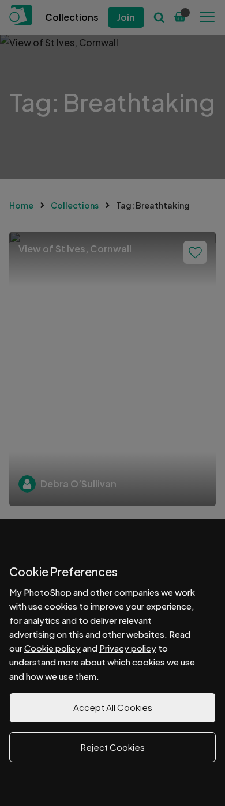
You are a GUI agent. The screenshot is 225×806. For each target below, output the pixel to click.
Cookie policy (52, 647)
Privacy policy (127, 647)
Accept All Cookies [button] (112, 707)
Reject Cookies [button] (113, 746)
